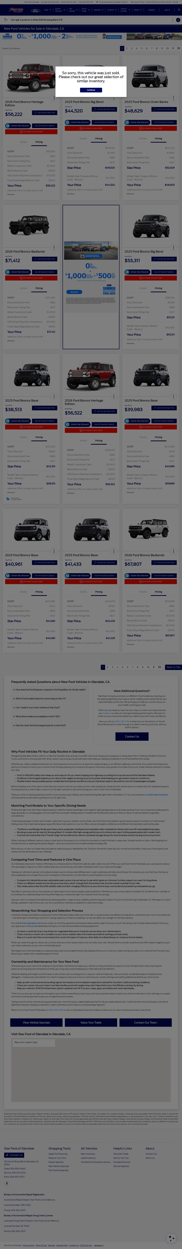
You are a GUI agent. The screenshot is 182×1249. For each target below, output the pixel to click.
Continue (91, 90)
